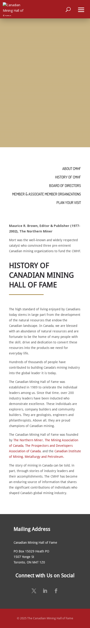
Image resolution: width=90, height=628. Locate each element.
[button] (81, 9)
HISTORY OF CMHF (68, 177)
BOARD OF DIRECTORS (65, 185)
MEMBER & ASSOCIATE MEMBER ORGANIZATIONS (46, 194)
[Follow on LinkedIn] (45, 590)
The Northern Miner (28, 440)
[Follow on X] (34, 590)
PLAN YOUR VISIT (69, 202)
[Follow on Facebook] (56, 590)
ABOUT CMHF (71, 168)
